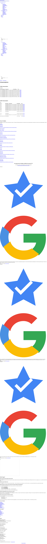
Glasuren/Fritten (2, 503)
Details (20, 90)
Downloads (1, 511)
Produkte (1, 80)
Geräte (0, 506)
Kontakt (1, 512)
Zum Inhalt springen (2, 0)
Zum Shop (1, 124)
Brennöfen (1, 507)
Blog (0, 510)
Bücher (1, 505)
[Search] (2, 39)
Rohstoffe (1, 502)
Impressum (1, 513)
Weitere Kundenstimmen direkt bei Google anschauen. (23, 165)
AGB (0, 514)
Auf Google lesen (7, 263)
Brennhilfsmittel (4, 80)
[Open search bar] (1, 38)
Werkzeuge (1, 504)
